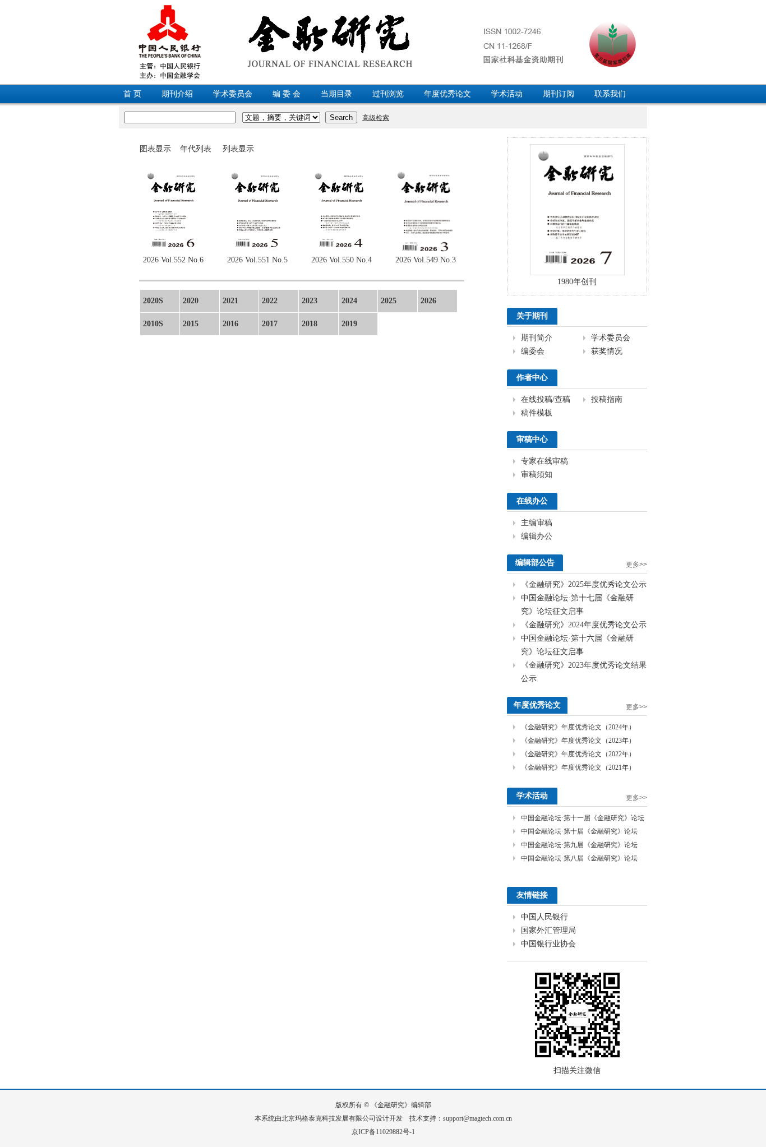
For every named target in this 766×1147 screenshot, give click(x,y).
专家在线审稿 (544, 461)
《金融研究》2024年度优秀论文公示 (584, 625)
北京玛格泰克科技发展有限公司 (329, 1118)
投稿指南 (606, 399)
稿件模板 (536, 413)
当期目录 (336, 94)
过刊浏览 (388, 94)
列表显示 (238, 149)
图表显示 (155, 149)
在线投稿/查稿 (545, 399)
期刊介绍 (177, 94)
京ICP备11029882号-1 (383, 1132)
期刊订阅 (558, 94)
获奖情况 (606, 351)
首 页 (132, 94)
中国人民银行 (544, 917)
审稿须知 (536, 474)
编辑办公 (536, 536)
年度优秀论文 (447, 94)
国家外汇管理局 (548, 930)
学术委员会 (232, 94)
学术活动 (507, 94)
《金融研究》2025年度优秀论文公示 (584, 584)
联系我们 (610, 94)
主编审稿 (536, 523)
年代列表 (195, 149)
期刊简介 (536, 338)
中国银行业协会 (548, 944)
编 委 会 (287, 94)
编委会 (532, 351)
